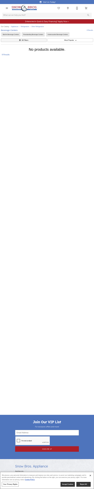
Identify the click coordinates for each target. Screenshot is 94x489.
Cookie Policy (30, 480)
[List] (58, 8)
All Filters (25, 40)
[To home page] (24, 8)
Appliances (14, 26)
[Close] (90, 475)
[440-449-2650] (77, 8)
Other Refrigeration (37, 26)
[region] (47, 480)
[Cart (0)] (86, 8)
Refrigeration (25, 26)
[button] (7, 8)
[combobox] (70, 40)
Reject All (83, 484)
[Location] (68, 8)
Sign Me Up (47, 449)
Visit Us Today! (49, 2)
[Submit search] (88, 15)
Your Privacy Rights (10, 484)
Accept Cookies (67, 484)
